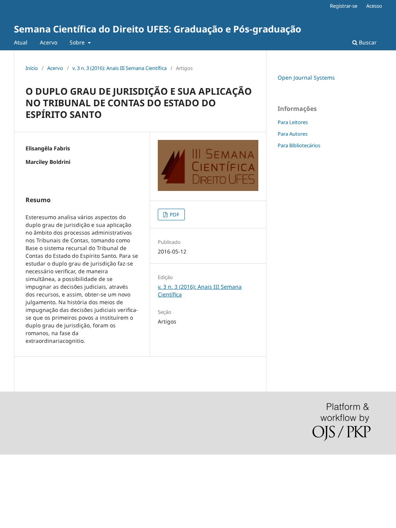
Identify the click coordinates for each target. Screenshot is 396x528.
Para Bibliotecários (299, 145)
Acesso (374, 5)
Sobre (78, 42)
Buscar (367, 42)
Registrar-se (343, 5)
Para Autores (292, 133)
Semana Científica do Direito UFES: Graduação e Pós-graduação (157, 28)
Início (32, 68)
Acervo (48, 42)
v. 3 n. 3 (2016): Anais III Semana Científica (119, 68)
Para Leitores (293, 122)
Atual (20, 42)
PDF (174, 214)
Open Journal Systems (306, 77)
